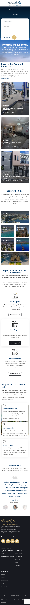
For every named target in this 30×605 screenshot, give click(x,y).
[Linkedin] (3, 541)
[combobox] (15, 27)
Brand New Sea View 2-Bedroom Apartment (13, 109)
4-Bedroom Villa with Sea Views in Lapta (14, 177)
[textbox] (15, 26)
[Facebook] (17, 541)
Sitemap (3, 602)
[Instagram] (8, 541)
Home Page (18, 553)
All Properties (5, 79)
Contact (17, 565)
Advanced (7, 37)
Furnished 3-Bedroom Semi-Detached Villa (12, 143)
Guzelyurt (4, 587)
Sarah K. (15, 500)
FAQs (16, 562)
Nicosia (3, 575)
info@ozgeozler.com (7, 556)
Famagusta (4, 581)
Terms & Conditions (20, 600)
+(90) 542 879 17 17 (7, 551)
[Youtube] (12, 541)
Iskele (2, 584)
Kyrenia (3, 578)
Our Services (18, 556)
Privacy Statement (6, 600)
